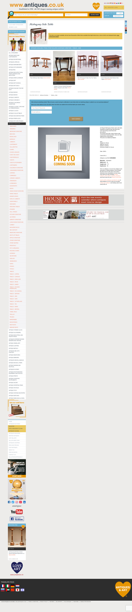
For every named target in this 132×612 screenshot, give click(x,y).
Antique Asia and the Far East (16, 89)
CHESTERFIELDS (14, 157)
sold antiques (67, 601)
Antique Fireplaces (15, 118)
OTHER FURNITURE (15, 240)
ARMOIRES (12, 128)
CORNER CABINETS (15, 178)
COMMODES (13, 175)
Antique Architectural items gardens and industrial (16, 74)
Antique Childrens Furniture (14, 103)
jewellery (118, 176)
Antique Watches (14, 395)
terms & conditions (33, 601)
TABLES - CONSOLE (15, 276)
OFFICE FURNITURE (15, 237)
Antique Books (13, 92)
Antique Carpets (14, 97)
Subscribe (76, 601)
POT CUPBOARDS (14, 248)
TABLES (12, 271)
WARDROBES (13, 319)
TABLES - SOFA (13, 298)
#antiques (16, 505)
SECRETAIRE (13, 256)
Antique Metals (13, 348)
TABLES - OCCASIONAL (16, 291)
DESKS (11, 188)
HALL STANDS (13, 211)
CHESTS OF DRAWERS (16, 162)
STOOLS (12, 269)
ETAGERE (12, 209)
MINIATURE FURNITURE (16, 232)
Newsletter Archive (85, 601)
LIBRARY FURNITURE (15, 219)
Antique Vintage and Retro (17, 393)
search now (95, 14)
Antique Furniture (14, 123)
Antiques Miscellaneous (16, 360)
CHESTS (12, 160)
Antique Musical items (15, 362)
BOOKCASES (13, 136)
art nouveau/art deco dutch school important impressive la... (17, 553)
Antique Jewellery (14, 343)
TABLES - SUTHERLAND (16, 301)
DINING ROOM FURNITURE (17, 191)
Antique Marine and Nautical (15, 366)
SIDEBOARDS (13, 261)
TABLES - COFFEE (14, 274)
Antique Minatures (14, 355)
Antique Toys (13, 390)
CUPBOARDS (13, 183)
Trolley (12, 314)
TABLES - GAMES (14, 284)
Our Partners (13, 447)
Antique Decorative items (16, 116)
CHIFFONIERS (13, 165)
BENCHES (12, 134)
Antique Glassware (15, 332)
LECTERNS (13, 217)
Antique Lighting (14, 345)
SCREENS (12, 253)
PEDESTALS (13, 245)
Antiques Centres (14, 442)
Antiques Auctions (14, 423)
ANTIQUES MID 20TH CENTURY (14, 351)
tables (109, 176)
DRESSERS (13, 204)
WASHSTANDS (13, 322)
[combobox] (76, 14)
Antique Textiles (14, 387)
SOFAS (11, 263)
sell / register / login (111, 7)
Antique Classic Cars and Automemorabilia (16, 107)
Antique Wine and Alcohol (17, 398)
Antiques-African (14, 62)
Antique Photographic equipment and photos (16, 372)
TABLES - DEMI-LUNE (15, 279)
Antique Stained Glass (15, 330)
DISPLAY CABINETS (15, 198)
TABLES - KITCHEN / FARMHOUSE (15, 287)
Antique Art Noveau (15, 83)
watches (113, 176)
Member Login (13, 27)
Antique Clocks (13, 110)
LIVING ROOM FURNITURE (16, 222)
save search (76, 119)
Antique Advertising (15, 59)
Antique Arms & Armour (16, 78)
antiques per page (110, 13)
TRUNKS (12, 317)
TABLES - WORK (14, 306)
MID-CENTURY (13, 230)
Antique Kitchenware (15, 67)
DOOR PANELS (13, 201)
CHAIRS (12, 149)
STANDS (12, 266)
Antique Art (12, 80)
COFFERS (12, 173)
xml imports (59, 601)
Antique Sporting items (16, 385)
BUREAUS (12, 139)
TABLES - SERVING (14, 293)
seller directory (14, 440)
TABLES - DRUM (14, 281)
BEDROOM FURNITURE (16, 131)
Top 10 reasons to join (15, 428)
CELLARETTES (13, 147)
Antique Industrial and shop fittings (16, 336)
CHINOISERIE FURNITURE (16, 170)
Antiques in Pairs (14, 369)
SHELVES (12, 258)
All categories (13, 52)
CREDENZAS (13, 180)
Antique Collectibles (15, 113)
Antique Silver (13, 382)
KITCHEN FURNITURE (15, 214)
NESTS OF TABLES (14, 235)
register (11, 426)
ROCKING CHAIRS (14, 250)
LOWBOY (12, 224)
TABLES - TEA (13, 304)
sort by (107, 15)
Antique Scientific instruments (14, 379)
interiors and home (116, 177)
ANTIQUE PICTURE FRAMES (16, 121)
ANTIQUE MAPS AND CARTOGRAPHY (14, 56)
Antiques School (14, 431)
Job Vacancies (13, 452)
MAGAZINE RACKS (14, 227)
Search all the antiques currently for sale (109, 180)
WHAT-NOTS (13, 324)
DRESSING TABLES (15, 206)
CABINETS (12, 141)
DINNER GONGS (14, 196)
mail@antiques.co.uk (21, 601)
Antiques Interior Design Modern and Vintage (16, 340)
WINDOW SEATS (14, 327)
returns (52, 601)
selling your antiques (105, 182)
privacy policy (44, 601)
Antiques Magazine (14, 433)
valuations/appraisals (15, 457)
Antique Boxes (13, 95)
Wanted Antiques (14, 435)
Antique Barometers (15, 64)
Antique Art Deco (14, 85)
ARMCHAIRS (13, 126)
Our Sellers (12, 438)
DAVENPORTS (13, 186)
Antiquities (12, 69)
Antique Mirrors (14, 357)
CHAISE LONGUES (14, 152)
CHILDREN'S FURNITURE (16, 167)
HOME (10, 421)
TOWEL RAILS (13, 311)
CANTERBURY (13, 144)
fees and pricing (14, 445)
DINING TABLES (14, 193)
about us (11, 450)
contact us (12, 454)
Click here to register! (16, 24)
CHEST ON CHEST (14, 154)
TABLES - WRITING (14, 309)
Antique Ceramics (14, 100)
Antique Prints (13, 376)
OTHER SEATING (14, 243)
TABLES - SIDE (13, 296)
